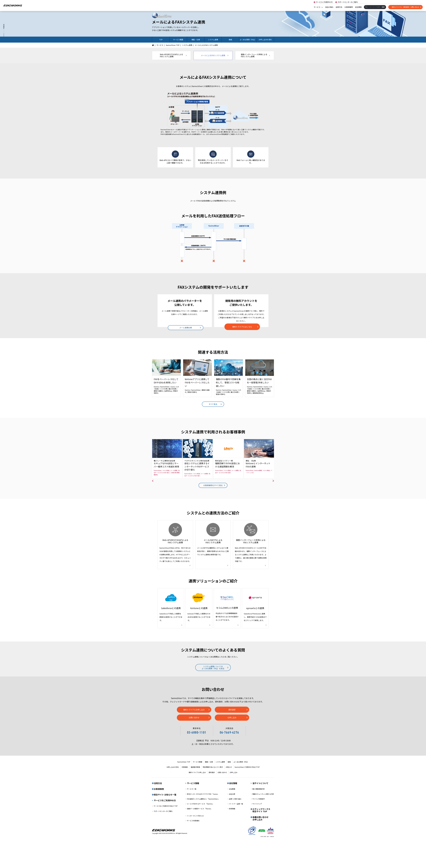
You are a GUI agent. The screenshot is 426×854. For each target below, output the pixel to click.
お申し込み (232, 717)
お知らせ (229, 767)
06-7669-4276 (229, 732)
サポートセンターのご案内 (348, 2)
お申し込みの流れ (173, 767)
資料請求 (232, 709)
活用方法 (339, 7)
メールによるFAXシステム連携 (213, 55)
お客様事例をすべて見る (213, 485)
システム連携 (187, 45)
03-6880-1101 (196, 732)
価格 (229, 762)
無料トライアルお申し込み (194, 709)
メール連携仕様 (185, 327)
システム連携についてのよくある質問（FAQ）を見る (213, 667)
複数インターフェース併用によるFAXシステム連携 (254, 55)
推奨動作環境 (195, 767)
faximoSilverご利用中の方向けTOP (247, 767)
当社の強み (329, 7)
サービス (317, 7)
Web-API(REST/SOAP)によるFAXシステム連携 (171, 55)
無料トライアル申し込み (197, 772)
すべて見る (213, 404)
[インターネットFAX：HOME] (153, 45)
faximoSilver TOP (172, 45)
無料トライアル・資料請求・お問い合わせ (405, 7)
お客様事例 (348, 7)
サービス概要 (197, 762)
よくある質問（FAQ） (241, 762)
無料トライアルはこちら (242, 326)
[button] (153, 482)
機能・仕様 (209, 762)
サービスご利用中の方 (324, 2)
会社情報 (358, 7)
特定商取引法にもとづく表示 (213, 767)
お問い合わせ (194, 717)
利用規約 (185, 767)
